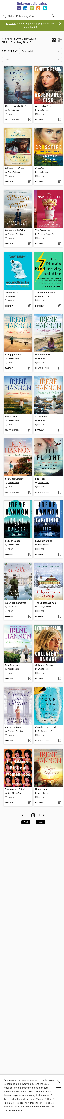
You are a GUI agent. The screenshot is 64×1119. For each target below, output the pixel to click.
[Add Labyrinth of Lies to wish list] (59, 554)
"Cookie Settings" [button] (45, 1099)
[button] (54, 41)
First (26, 822)
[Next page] (44, 815)
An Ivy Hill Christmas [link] (15, 603)
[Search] (4, 16)
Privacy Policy (27, 1083)
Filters (7, 59)
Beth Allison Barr (14, 793)
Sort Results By (10, 50)
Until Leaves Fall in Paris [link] (16, 106)
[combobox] (26, 16)
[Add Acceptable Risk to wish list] (59, 120)
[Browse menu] (59, 16)
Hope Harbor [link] (41, 789)
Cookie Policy (15, 1110)
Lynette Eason (43, 110)
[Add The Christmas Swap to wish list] (59, 617)
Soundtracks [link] (11, 292)
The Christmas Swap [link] (45, 603)
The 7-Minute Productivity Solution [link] (46, 292)
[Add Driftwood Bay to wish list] (59, 368)
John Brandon (43, 296)
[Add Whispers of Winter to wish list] (29, 182)
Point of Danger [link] (13, 541)
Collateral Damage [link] (44, 665)
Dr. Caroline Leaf (45, 731)
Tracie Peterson (14, 172)
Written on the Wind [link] (15, 230)
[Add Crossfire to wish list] (59, 182)
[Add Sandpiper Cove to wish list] (29, 368)
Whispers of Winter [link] (14, 168)
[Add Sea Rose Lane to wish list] (29, 679)
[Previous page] (22, 815)
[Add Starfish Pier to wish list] (59, 430)
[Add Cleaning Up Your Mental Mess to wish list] (59, 741)
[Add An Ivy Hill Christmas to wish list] (29, 617)
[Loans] (53, 16)
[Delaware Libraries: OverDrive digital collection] (32, 6)
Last (40, 822)
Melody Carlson (44, 607)
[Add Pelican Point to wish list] (29, 430)
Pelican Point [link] (11, 416)
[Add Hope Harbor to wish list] (59, 803)
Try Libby (10, 23)
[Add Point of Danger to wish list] (29, 554)
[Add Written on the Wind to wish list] (29, 244)
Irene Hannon (13, 358)
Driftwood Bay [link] (42, 354)
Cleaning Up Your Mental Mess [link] (46, 727)
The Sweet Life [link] (42, 230)
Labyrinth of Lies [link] (43, 541)
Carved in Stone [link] (13, 727)
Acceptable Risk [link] (43, 106)
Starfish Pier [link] (41, 416)
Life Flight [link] (40, 479)
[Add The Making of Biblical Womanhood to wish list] (29, 803)
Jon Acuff (11, 296)
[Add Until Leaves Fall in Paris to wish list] (29, 120)
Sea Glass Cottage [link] (14, 479)
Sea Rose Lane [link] (12, 665)
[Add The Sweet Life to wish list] (59, 244)
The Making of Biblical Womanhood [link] (16, 789)
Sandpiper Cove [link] (13, 354)
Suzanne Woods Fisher (47, 234)
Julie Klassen (13, 607)
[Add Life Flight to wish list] (59, 492)
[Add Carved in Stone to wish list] (29, 741)
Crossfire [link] (39, 168)
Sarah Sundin (13, 110)
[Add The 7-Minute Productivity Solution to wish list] (59, 306)
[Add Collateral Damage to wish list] (59, 679)
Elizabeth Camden (15, 234)
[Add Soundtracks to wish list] (29, 306)
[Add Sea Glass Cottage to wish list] (29, 492)
